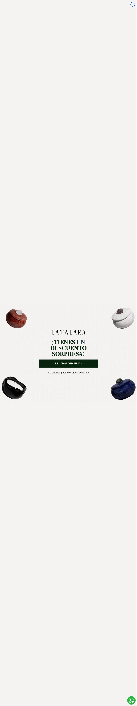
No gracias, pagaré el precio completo (67, 372)
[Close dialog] (131, 4)
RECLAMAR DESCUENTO (67, 363)
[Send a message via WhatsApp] (129, 700)
